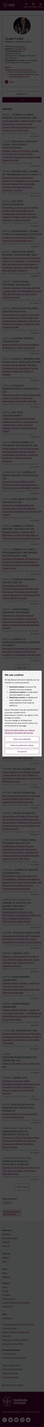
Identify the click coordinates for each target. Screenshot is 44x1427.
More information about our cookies (20, 730)
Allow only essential (22, 739)
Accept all (22, 751)
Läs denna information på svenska (19, 733)
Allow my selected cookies (22, 745)
